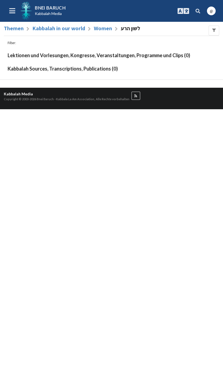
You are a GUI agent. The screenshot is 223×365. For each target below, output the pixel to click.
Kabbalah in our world (58, 28)
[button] (135, 96)
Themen (14, 28)
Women (103, 28)
